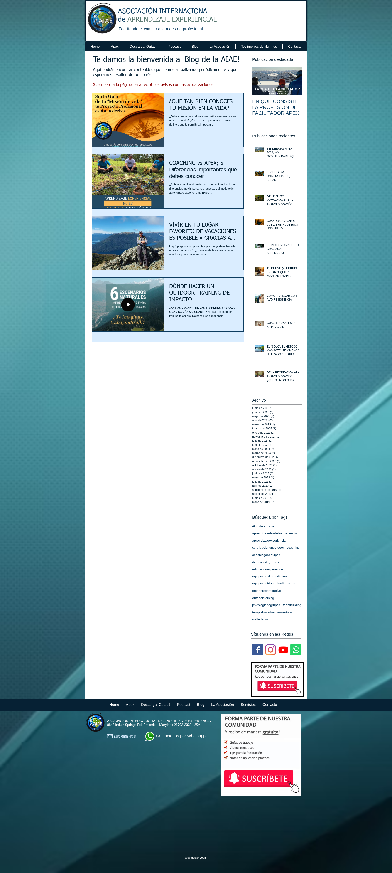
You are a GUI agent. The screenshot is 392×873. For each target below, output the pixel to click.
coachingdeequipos (266, 555)
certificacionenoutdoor (268, 547)
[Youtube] (283, 649)
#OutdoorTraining (264, 526)
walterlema (260, 619)
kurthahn (283, 583)
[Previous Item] (259, 80)
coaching (293, 547)
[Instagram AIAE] (270, 649)
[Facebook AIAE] (257, 649)
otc (295, 583)
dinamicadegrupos (265, 562)
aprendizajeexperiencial (269, 540)
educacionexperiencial (268, 569)
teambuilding (292, 605)
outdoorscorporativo (266, 590)
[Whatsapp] (295, 649)
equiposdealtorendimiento (270, 576)
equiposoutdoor (263, 583)
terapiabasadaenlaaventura (272, 612)
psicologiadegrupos (266, 605)
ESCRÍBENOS (124, 736)
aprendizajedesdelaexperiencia (274, 533)
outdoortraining (263, 598)
